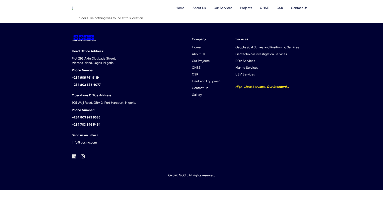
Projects (246, 8)
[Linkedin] (74, 156)
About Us (199, 8)
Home (180, 8)
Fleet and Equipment (207, 81)
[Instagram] (82, 156)
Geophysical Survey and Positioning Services (267, 47)
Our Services (223, 8)
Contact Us (299, 8)
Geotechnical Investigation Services (261, 54)
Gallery (197, 95)
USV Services (245, 74)
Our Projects (200, 61)
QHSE (264, 8)
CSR (280, 8)
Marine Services (246, 67)
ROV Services (245, 61)
